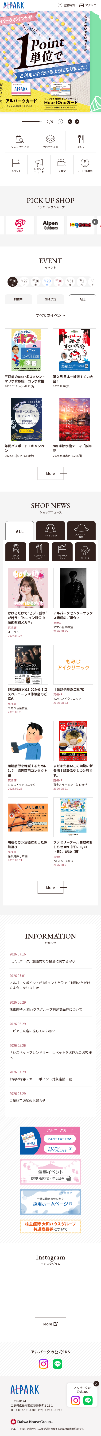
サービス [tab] (85, 558)
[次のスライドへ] (77, 121)
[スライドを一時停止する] (60, 121)
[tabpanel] (50, 392)
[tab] (81, 530)
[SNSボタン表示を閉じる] (96, 1383)
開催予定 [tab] (50, 299)
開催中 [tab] (18, 299)
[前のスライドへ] (70, 121)
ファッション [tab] (50, 535)
